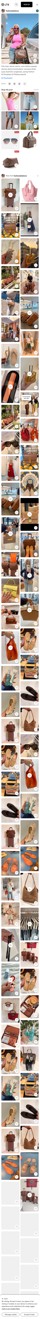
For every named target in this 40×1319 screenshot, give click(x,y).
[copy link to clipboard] (24, 84)
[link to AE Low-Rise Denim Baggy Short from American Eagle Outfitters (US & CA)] (29, 120)
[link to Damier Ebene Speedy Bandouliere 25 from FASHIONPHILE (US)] (29, 140)
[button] (37, 4)
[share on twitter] (19, 84)
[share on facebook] (9, 84)
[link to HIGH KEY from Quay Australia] (10, 140)
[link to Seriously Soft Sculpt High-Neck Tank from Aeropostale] (10, 101)
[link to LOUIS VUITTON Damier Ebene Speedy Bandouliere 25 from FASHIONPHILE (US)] (10, 159)
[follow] (37, 10)
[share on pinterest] (14, 84)
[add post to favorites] (35, 60)
